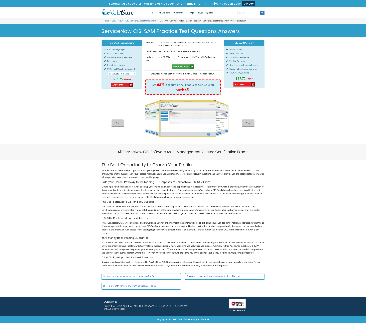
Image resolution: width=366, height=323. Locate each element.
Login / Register (205, 12)
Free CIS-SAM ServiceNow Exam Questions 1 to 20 (130, 276)
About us (166, 306)
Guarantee (179, 12)
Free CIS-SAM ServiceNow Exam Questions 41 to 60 (131, 285)
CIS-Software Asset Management (141, 20)
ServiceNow (117, 20)
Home (152, 12)
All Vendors (164, 12)
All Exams (135, 306)
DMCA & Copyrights (114, 309)
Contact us (151, 306)
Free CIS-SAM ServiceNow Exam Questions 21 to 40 (214, 276)
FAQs (191, 12)
